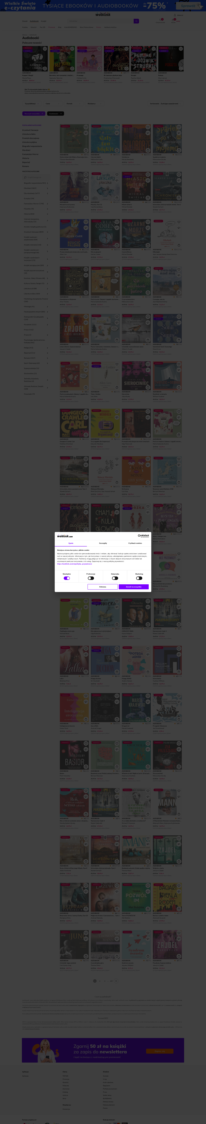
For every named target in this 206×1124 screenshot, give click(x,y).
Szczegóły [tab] (103, 543)
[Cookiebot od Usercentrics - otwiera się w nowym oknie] (139, 536)
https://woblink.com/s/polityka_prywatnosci (74, 564)
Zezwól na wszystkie (133, 587)
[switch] (91, 578)
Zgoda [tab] (70, 543)
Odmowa (102, 587)
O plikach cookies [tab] (135, 543)
